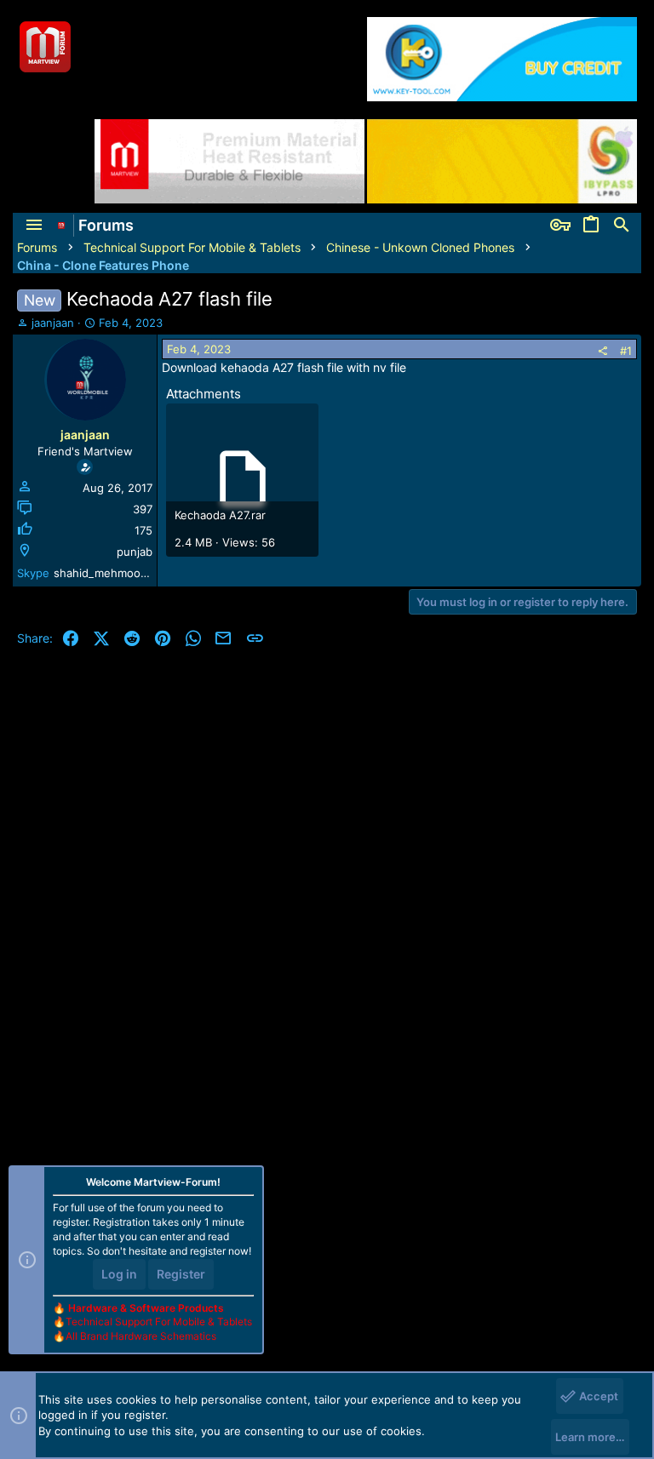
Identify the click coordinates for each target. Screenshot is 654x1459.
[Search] (621, 226)
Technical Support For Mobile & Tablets (159, 1321)
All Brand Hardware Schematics (141, 1336)
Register (181, 1274)
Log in (119, 1274)
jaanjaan (53, 322)
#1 (626, 351)
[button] (34, 225)
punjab (134, 551)
